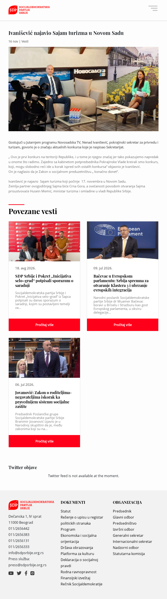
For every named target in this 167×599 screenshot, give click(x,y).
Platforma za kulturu (77, 553)
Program (68, 529)
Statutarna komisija (129, 553)
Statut (66, 511)
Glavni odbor (123, 517)
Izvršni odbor (123, 529)
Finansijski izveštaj (75, 578)
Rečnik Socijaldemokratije (81, 584)
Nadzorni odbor (126, 547)
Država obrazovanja (77, 547)
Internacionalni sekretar (132, 541)
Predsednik (122, 511)
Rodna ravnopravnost (79, 572)
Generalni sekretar (128, 535)
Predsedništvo (125, 523)
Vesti (25, 41)
